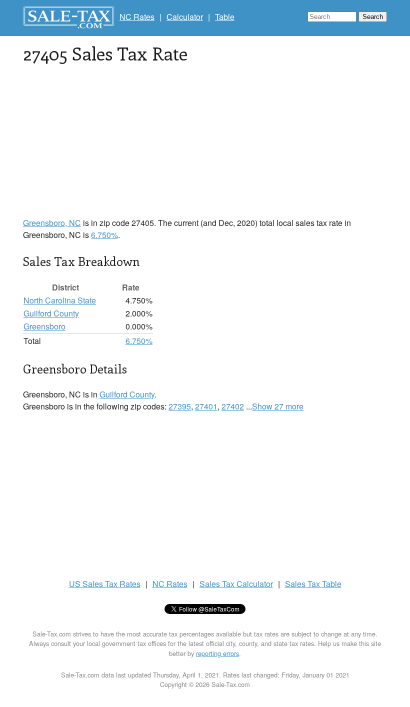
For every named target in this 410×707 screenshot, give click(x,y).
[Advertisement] (205, 147)
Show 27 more (278, 406)
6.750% (104, 234)
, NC (52, 222)
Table (224, 16)
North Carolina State (60, 300)
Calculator (184, 16)
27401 (206, 406)
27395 (179, 406)
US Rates (104, 584)
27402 (233, 406)
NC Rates (137, 16)
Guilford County (51, 313)
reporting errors (217, 653)
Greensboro (45, 326)
